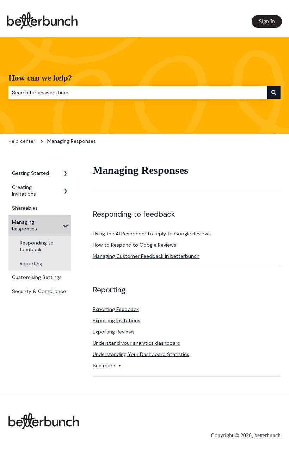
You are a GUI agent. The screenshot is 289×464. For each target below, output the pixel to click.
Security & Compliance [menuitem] (39, 291)
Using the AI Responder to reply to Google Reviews (152, 233)
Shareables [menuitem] (25, 208)
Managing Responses (71, 141)
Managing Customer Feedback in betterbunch (146, 256)
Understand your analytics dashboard (136, 343)
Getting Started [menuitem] (30, 173)
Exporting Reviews (114, 332)
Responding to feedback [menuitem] (37, 246)
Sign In (267, 21)
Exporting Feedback (116, 309)
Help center (21, 141)
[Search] (274, 92)
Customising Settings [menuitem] (37, 277)
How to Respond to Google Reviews (134, 245)
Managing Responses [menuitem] (24, 225)
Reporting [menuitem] (31, 263)
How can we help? (40, 78)
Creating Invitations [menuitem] (24, 190)
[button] (65, 174)
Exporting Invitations (116, 320)
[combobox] (137, 92)
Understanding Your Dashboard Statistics (141, 354)
